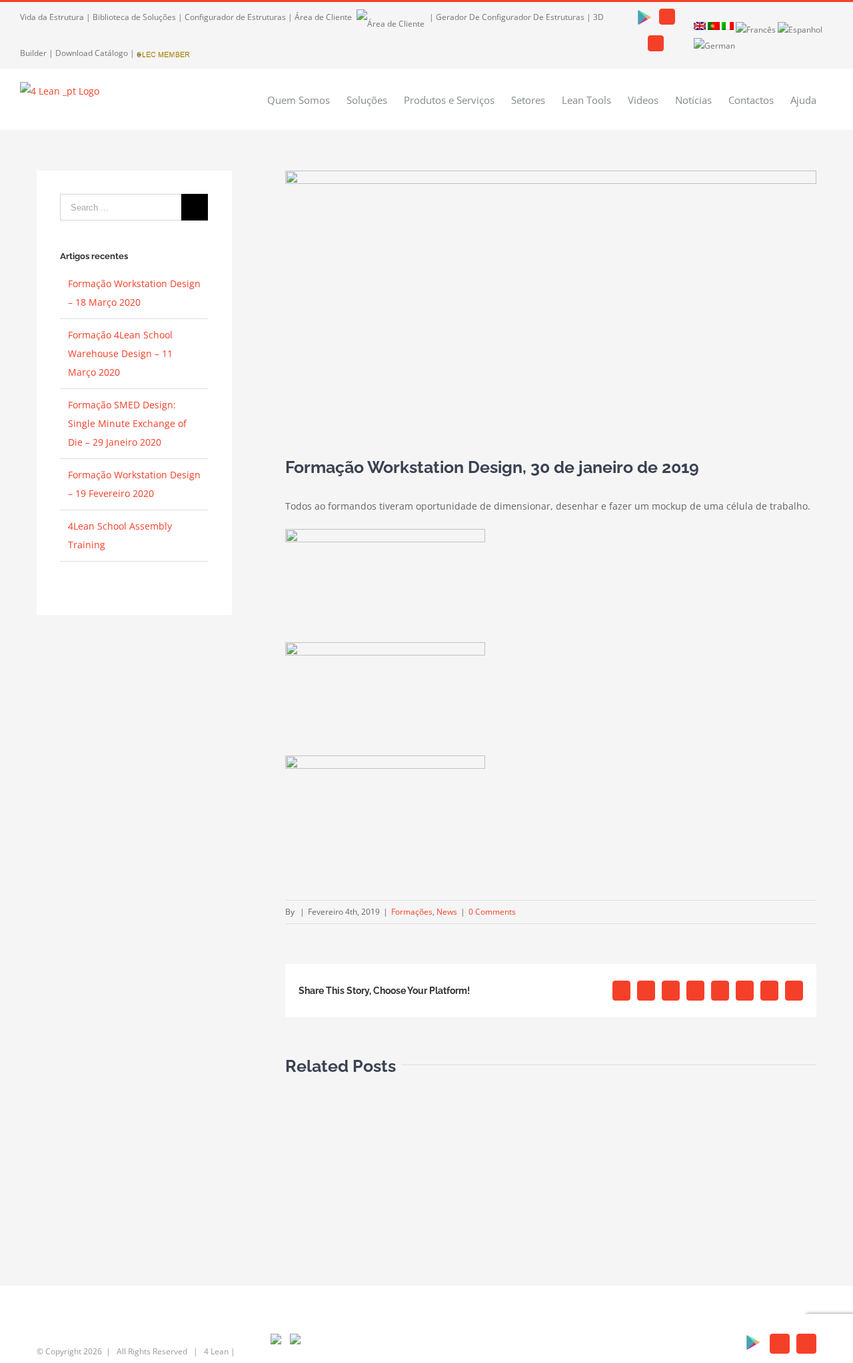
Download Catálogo (91, 53)
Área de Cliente (324, 17)
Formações (411, 911)
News (446, 911)
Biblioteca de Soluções (134, 17)
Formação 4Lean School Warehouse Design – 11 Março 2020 (120, 353)
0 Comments (492, 911)
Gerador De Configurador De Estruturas (510, 17)
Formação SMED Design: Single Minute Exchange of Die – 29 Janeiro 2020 (127, 423)
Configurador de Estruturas (235, 17)
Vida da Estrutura (52, 17)
